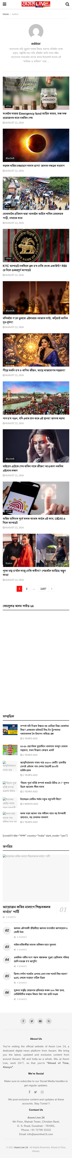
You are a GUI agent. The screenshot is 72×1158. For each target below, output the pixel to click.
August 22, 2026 (14, 122)
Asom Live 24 (21, 1147)
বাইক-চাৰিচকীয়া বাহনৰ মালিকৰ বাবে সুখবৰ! (35, 945)
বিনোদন (9, 563)
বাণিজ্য (8, 106)
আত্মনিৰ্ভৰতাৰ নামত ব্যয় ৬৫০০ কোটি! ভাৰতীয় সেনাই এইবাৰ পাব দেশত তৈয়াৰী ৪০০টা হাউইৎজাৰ (43, 766)
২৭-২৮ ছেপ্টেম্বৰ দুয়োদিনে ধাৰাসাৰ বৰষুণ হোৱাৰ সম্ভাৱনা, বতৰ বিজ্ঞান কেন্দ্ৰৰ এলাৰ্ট (44, 748)
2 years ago (29, 755)
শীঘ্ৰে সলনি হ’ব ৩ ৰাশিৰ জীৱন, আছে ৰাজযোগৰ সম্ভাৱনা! (34, 370)
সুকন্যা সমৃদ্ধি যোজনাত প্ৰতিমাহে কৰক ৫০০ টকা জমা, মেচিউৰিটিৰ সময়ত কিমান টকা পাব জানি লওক (39, 992)
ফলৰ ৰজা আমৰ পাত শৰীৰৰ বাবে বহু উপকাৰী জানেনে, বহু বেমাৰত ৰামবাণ (43, 815)
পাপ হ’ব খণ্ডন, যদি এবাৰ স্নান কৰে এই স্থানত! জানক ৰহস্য (34, 419)
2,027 (43, 588)
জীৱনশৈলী (10, 158)
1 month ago (30, 804)
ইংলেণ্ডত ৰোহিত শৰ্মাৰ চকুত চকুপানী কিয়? (40, 799)
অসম (8, 206)
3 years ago (29, 738)
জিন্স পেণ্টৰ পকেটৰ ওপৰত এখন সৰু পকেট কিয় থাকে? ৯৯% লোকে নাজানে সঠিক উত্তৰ (40, 976)
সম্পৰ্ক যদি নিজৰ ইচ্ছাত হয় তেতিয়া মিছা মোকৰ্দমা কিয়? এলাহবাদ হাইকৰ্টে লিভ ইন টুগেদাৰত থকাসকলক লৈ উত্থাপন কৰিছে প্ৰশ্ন (44, 730)
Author (15, 14)
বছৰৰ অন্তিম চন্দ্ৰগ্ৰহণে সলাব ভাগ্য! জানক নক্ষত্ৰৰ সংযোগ (34, 166)
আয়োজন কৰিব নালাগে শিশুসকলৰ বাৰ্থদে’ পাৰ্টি (26, 910)
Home (6, 14)
